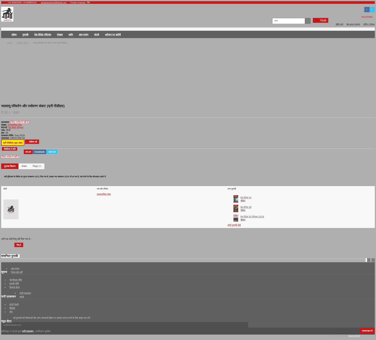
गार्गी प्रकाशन (25, 293)
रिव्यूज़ (37, 166)
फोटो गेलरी (14, 304)
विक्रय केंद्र (14, 287)
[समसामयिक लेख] (11, 218)
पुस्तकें (25, 34)
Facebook (40, 152)
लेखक (60, 34)
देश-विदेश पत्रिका (42, 34)
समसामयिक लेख (104, 194)
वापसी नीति (14, 283)
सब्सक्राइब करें (367, 331)
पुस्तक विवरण (10, 166)
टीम (10, 312)
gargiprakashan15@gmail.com (54, 2)
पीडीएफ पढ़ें (33, 142)
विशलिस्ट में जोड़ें (9, 149)
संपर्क (96, 34)
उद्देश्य (14, 34)
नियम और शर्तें (16, 272)
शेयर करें (28, 152)
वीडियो (12, 308)
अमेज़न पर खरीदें (113, 34)
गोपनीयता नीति (15, 280)
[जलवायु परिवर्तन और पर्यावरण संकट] (186, 69)
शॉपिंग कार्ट (339, 24)
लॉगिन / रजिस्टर (369, 24)
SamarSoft (354, 336)
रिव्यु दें (19, 245)
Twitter (52, 152)
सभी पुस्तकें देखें (234, 225)
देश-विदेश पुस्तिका (23, 43)
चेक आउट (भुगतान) (353, 24)
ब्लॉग (71, 34)
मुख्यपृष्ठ (5, 34)
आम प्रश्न (83, 34)
